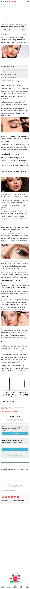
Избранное (22, 587)
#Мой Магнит (8, 411)
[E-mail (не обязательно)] (15, 478)
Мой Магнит (5, 34)
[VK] (6, 497)
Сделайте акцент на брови (9, 74)
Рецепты (8, 587)
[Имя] (15, 474)
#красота (3, 411)
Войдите (24, 469)
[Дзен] (18, 497)
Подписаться (15, 449)
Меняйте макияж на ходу (9, 77)
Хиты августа (15, 587)
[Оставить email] (15, 445)
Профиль (27, 587)
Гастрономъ (3, 587)
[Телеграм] (3, 497)
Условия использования (15, 456)
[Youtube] (15, 497)
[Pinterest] (12, 497)
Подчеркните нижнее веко (9, 71)
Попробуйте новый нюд (9, 66)
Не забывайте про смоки (9, 69)
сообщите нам (4, 408)
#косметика (14, 411)
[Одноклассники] (9, 497)
